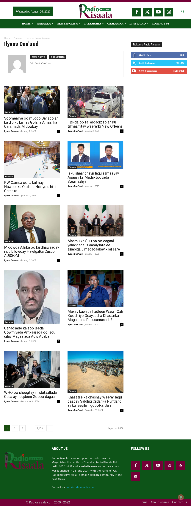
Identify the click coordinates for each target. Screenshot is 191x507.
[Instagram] (169, 12)
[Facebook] (136, 12)
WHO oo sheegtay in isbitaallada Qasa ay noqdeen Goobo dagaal (30, 394)
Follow (180, 63)
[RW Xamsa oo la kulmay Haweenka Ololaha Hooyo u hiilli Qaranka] (32, 159)
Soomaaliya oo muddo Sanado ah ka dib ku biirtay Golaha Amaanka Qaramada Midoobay (31, 122)
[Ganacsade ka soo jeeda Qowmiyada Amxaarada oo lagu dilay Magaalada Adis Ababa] (32, 297)
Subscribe (178, 70)
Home (7, 37)
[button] (182, 11)
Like (182, 55)
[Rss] (180, 465)
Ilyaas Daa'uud (11, 131)
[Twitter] (147, 12)
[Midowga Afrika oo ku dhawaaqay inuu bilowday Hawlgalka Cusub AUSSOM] (32, 224)
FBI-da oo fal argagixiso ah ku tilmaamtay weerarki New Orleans (95, 124)
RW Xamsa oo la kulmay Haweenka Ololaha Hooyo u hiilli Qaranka (30, 186)
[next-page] (49, 428)
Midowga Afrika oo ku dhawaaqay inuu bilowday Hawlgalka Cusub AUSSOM (31, 251)
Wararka (9, 112)
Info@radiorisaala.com (80, 487)
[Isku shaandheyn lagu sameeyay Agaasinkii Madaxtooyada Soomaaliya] (95, 155)
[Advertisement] (159, 106)
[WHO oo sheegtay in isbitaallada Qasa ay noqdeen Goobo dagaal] (32, 369)
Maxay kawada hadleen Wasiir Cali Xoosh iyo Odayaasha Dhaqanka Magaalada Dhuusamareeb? (95, 315)
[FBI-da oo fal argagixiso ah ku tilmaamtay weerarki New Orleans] (95, 102)
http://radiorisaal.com (40, 63)
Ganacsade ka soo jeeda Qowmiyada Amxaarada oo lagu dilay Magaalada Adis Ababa (29, 332)
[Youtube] (158, 12)
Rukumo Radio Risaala (146, 44)
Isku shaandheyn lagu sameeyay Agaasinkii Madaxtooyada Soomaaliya (93, 177)
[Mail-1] (135, 476)
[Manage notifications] (181, 497)
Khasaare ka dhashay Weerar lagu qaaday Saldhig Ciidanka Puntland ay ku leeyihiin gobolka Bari (95, 401)
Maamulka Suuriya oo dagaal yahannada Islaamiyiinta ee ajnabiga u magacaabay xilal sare (94, 245)
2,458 (40, 428)
